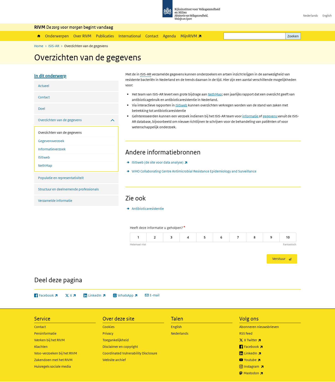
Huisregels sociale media (52, 366)
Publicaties (105, 35)
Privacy (108, 333)
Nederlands (310, 16)
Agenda (169, 35)
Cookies (108, 327)
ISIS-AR (53, 46)
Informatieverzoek (52, 149)
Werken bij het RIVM (49, 340)
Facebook (263, 346)
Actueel (43, 86)
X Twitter (262, 340)
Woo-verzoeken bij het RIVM (55, 353)
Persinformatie (45, 333)
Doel (41, 108)
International (130, 35)
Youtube (262, 359)
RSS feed (246, 333)
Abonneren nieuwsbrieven (259, 327)
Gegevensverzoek (51, 141)
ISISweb (44, 157)
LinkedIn (262, 353)
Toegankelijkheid (116, 340)
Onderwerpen (57, 35)
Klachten (41, 346)
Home (38, 36)
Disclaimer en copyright (120, 346)
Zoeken (293, 36)
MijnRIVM (192, 35)
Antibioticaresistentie (148, 208)
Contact (151, 35)
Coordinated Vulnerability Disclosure (130, 353)
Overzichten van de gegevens (72, 132)
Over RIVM (82, 35)
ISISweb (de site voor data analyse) (160, 162)
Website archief (114, 360)
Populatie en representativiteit (61, 178)
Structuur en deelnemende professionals (68, 189)
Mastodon (263, 373)
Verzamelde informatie (55, 200)
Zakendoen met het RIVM (53, 360)
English (327, 16)
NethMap (45, 165)
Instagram (264, 366)
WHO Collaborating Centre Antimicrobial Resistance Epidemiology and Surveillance (194, 171)
